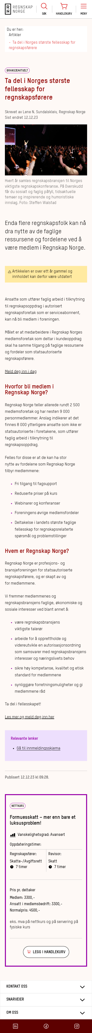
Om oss (12, 1013)
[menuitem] (44, 9)
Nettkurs (18, 806)
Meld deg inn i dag (21, 372)
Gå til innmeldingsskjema (38, 748)
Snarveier (15, 1000)
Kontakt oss (16, 987)
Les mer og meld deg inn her (29, 717)
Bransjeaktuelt (17, 70)
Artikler (15, 35)
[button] (84, 9)
